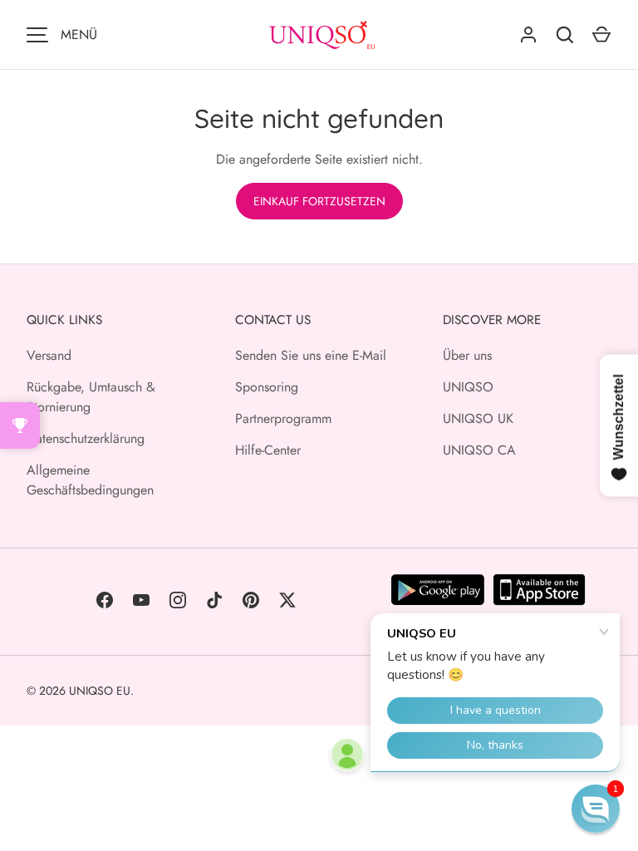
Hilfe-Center (268, 450)
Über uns (467, 355)
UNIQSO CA (479, 450)
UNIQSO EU (99, 690)
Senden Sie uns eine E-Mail (310, 355)
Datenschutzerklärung (86, 438)
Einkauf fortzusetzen (319, 201)
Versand (49, 355)
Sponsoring (266, 386)
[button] (596, 809)
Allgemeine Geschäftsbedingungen (90, 479)
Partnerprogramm (283, 418)
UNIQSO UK (478, 418)
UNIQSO (468, 386)
